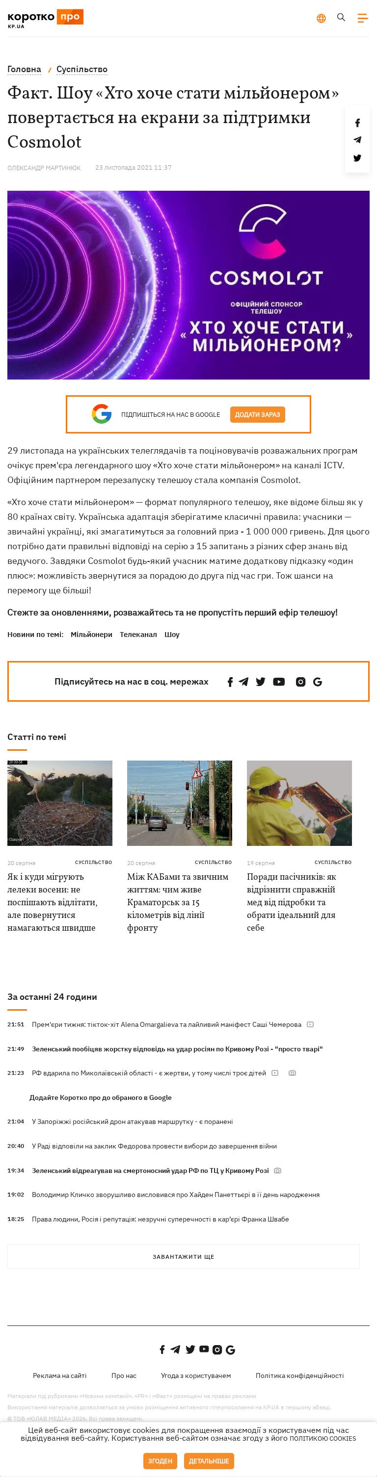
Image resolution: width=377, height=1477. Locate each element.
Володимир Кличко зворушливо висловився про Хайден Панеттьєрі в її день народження (176, 1194)
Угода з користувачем (196, 1375)
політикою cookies (323, 1438)
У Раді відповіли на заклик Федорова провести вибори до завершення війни (154, 1146)
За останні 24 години (52, 996)
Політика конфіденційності (300, 1375)
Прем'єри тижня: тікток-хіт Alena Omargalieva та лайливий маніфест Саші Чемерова (166, 1024)
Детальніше (209, 1461)
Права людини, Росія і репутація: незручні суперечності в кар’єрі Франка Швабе (160, 1219)
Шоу (172, 634)
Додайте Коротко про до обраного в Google (100, 1097)
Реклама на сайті (60, 1375)
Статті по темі (36, 736)
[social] (230, 682)
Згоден (160, 1461)
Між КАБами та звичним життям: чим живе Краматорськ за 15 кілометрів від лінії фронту (177, 903)
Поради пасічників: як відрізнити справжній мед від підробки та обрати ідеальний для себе (291, 903)
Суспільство (93, 862)
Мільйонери (91, 634)
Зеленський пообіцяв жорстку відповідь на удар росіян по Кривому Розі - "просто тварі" (177, 1048)
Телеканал (138, 634)
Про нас (123, 1375)
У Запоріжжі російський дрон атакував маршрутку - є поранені (132, 1121)
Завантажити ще (184, 1256)
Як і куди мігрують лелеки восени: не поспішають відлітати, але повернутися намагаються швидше (52, 903)
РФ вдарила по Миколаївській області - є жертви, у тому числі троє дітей (149, 1073)
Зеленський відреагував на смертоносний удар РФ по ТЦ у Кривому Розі (151, 1170)
